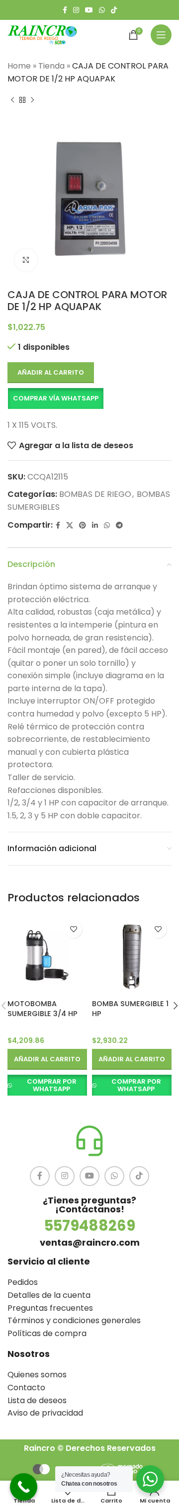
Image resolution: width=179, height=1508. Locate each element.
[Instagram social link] (76, 10)
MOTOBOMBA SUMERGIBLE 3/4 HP (42, 1009)
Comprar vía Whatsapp (55, 398)
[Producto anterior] (12, 100)
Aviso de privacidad (45, 1413)
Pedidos (22, 1282)
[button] (55, 398)
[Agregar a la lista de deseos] (73, 929)
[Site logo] (42, 34)
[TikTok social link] (114, 10)
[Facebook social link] (65, 10)
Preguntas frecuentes (50, 1308)
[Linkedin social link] (95, 525)
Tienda (51, 66)
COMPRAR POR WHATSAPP (52, 1085)
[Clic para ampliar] (26, 260)
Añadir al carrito (50, 372)
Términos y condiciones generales (74, 1320)
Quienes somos (37, 1374)
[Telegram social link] (119, 525)
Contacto (26, 1387)
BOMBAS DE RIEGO (95, 494)
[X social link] (69, 525)
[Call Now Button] (23, 1487)
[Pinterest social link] (82, 525)
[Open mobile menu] (161, 35)
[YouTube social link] (89, 10)
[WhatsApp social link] (102, 10)
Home (19, 66)
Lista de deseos (37, 1400)
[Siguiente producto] (32, 100)
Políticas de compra (47, 1333)
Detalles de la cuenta (48, 1295)
